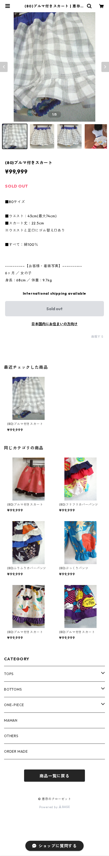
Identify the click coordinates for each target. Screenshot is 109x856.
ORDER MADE (16, 751)
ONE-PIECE (14, 705)
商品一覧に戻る (54, 775)
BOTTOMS (13, 689)
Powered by (49, 807)
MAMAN (10, 720)
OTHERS (11, 736)
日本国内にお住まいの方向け (54, 324)
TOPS (9, 674)
